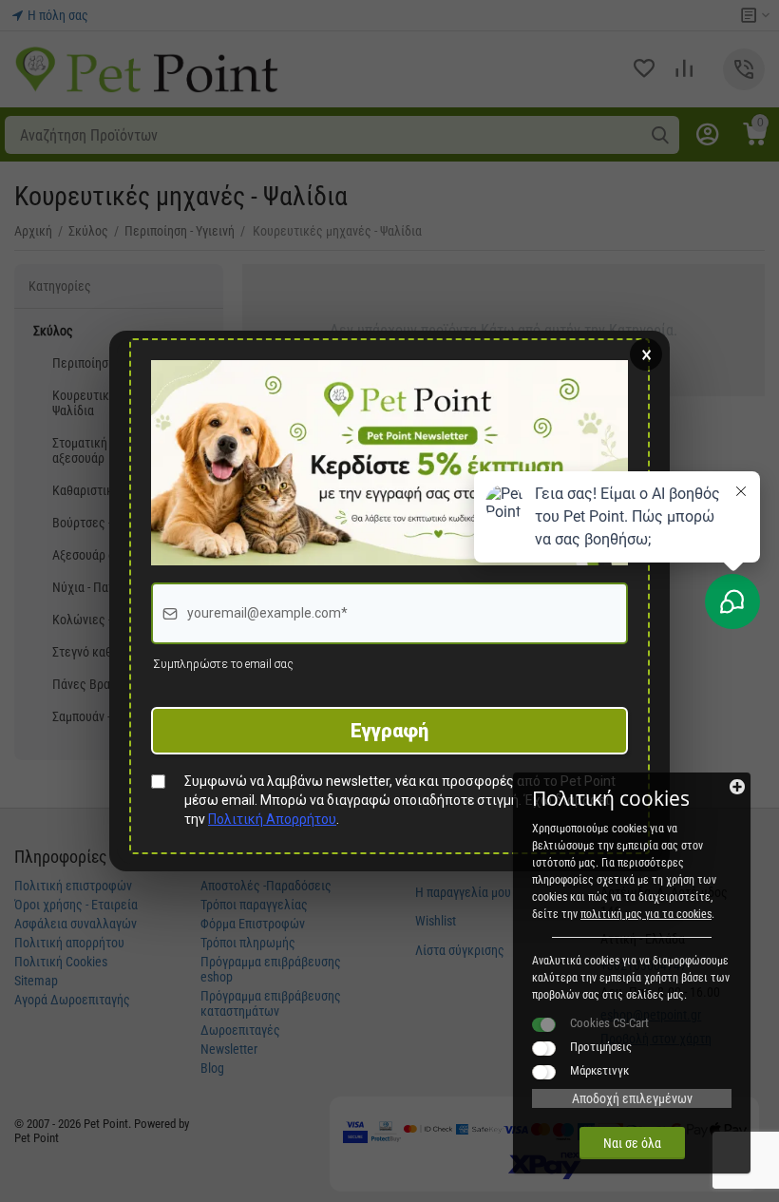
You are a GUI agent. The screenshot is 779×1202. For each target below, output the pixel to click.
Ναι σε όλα (632, 1143)
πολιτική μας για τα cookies (646, 914)
